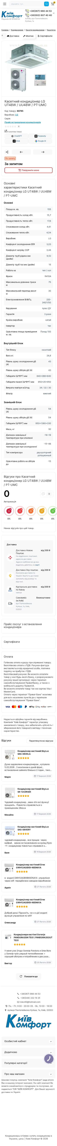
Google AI (42, 141)
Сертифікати (45, 36)
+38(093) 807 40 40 (40, 15)
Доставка (14, 36)
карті (37, 565)
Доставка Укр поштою (27, 570)
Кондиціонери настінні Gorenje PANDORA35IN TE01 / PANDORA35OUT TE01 (33, 937)
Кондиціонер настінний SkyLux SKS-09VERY (33, 828)
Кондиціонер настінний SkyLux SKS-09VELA (33, 752)
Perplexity (41, 136)
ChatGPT (18, 136)
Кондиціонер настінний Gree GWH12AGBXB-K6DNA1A (30, 866)
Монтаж (29, 36)
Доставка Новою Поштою (24, 551)
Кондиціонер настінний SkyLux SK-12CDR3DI (33, 790)
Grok (18, 141)
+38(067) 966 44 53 (40, 11)
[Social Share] (7, 152)
